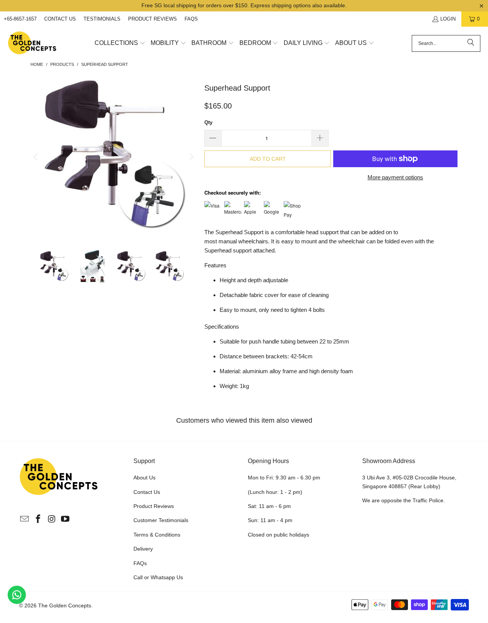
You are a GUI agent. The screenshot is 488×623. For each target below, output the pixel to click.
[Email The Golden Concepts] (24, 519)
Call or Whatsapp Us (158, 577)
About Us (144, 477)
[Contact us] (17, 595)
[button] (120, 43)
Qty (208, 122)
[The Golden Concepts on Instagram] (52, 519)
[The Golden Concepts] (32, 43)
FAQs (191, 19)
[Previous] (36, 156)
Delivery (143, 549)
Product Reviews (152, 19)
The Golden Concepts (64, 605)
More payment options (395, 177)
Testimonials (101, 19)
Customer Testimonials (160, 520)
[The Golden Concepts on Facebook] (38, 519)
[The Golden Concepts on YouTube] (65, 519)
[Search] (470, 43)
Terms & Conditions (156, 535)
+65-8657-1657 (20, 19)
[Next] (191, 156)
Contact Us (60, 19)
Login (448, 19)
